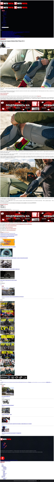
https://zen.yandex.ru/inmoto (11, 228)
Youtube (3, 444)
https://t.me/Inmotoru (9, 227)
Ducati (5, 382)
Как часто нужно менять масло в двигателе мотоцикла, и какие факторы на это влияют (17, 423)
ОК (38, 480)
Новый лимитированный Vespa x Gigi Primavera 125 (8, 34)
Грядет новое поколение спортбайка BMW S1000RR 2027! (9, 33)
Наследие (4, 25)
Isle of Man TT (5, 17)
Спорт (3, 15)
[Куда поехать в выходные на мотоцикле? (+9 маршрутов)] (5, 431)
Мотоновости (21, 382)
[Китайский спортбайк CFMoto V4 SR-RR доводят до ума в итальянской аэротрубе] (6, 256)
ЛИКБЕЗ (4, 24)
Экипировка (4, 14)
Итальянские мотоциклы (12, 382)
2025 (2, 382)
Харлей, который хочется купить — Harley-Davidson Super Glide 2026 (10, 37)
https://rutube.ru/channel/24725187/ (11, 225)
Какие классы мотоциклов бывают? (8, 405)
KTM (6, 382)
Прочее (4, 21)
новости (48, 382)
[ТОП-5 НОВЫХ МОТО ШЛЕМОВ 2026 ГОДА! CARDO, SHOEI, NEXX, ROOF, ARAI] (7, 358)
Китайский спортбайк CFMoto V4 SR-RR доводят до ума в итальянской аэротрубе (12, 32)
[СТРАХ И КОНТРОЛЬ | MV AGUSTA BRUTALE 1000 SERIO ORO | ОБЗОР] (7, 325)
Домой (1, 38)
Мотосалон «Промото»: (4, 204)
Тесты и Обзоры (35, 382)
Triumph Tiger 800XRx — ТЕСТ (7, 414)
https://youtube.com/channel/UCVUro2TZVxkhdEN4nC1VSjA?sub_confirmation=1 (18, 224)
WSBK (4, 471)
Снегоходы (4, 468)
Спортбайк (32, 382)
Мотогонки (17, 382)
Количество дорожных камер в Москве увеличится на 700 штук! (13, 296)
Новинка (29, 382)
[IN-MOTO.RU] (14, 4)
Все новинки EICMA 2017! (6, 396)
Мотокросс (4, 20)
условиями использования (30, 480)
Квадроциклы (5, 12)
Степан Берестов (8, 47)
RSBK (4, 19)
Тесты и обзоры (4, 11)
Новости (3, 10)
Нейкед (27, 382)
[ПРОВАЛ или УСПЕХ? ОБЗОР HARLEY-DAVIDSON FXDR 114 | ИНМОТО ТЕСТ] (7, 375)
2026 (3, 382)
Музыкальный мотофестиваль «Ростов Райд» (7, 31)
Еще (2, 23)
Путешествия (3, 446)
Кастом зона (4, 22)
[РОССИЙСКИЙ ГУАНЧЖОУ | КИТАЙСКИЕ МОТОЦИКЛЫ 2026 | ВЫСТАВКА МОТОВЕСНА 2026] (7, 317)
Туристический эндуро (44, 382)
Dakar (4, 16)
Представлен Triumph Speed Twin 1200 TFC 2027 (8, 280)
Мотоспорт (24, 382)
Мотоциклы (4, 13)
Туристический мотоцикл (39, 382)
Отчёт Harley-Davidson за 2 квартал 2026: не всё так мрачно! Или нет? (10, 35)
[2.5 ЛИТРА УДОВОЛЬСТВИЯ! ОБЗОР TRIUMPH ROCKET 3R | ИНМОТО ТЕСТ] (7, 350)
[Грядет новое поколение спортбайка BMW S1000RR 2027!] (6, 267)
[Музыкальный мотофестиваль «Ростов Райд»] (7, 245)
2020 (0, 382)
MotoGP (4, 18)
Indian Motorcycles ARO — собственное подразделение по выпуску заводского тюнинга (13, 36)
